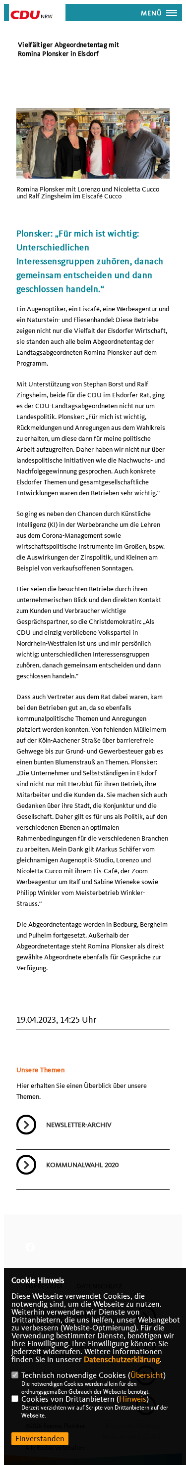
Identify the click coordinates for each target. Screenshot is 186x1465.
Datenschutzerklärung (122, 1359)
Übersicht (146, 1375)
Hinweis (132, 1399)
